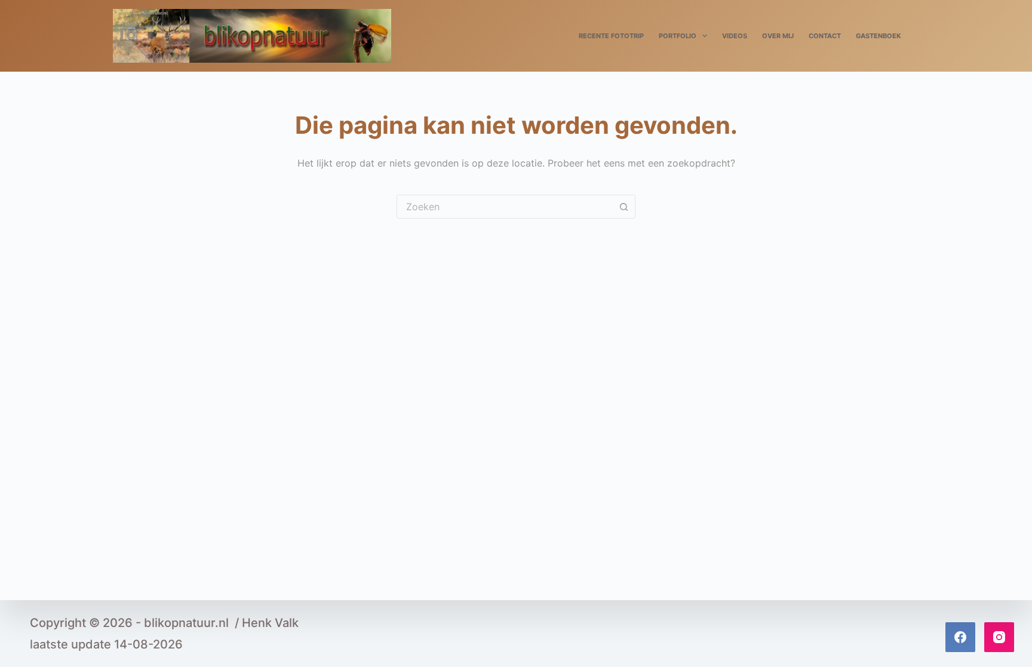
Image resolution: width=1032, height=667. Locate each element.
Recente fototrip (611, 36)
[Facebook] (960, 637)
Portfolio (677, 36)
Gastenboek (878, 36)
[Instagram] (999, 637)
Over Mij (778, 36)
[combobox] (504, 207)
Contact (825, 36)
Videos (734, 36)
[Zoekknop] (623, 206)
